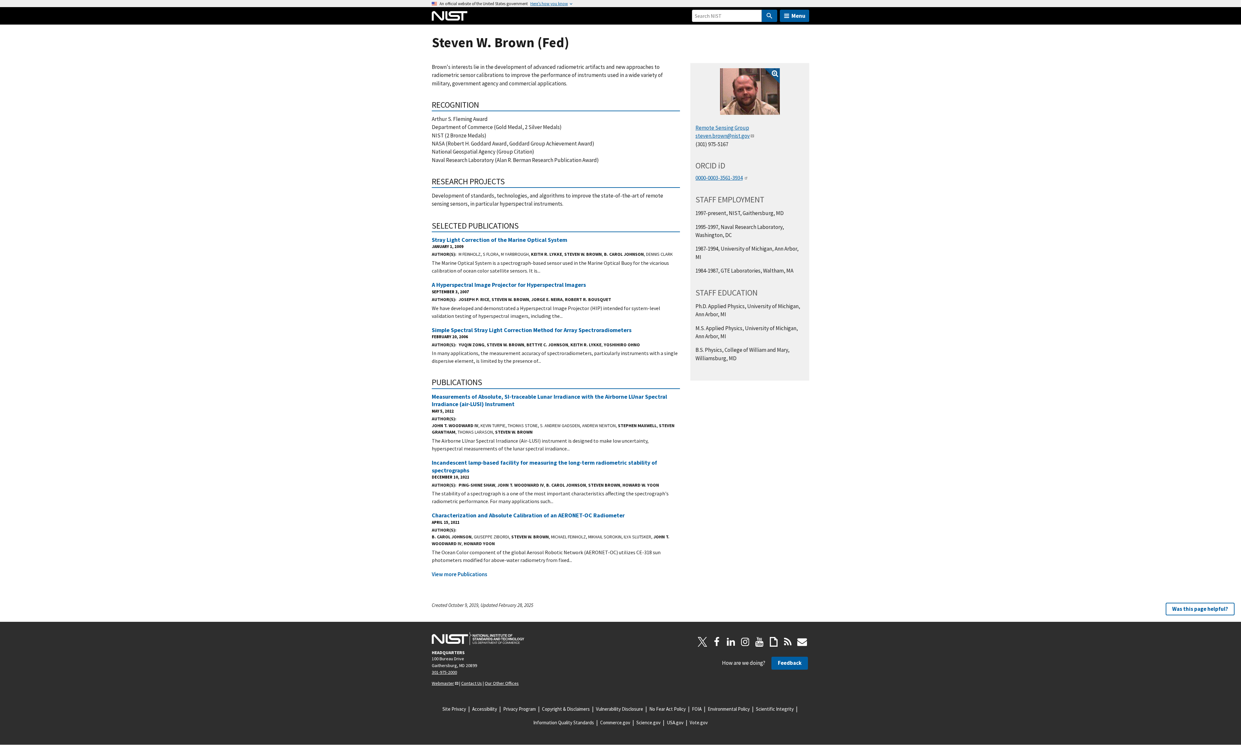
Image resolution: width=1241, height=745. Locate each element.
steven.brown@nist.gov (722, 135)
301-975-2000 (444, 672)
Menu (798, 15)
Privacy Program (519, 709)
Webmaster (443, 683)
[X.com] (702, 642)
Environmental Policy (729, 709)
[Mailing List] (802, 642)
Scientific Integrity (775, 709)
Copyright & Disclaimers (566, 709)
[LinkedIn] (731, 642)
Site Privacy (454, 709)
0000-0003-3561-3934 (719, 177)
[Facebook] (717, 642)
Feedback (789, 662)
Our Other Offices (502, 683)
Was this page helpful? (1200, 608)
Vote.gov (699, 722)
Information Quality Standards (563, 722)
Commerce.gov (615, 722)
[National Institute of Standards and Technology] (478, 638)
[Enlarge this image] (750, 91)
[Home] (449, 16)
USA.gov (675, 722)
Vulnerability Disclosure (619, 709)
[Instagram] (745, 642)
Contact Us (471, 683)
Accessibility (484, 709)
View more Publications (459, 574)
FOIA (697, 709)
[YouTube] (759, 642)
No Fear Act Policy (667, 709)
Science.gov (648, 722)
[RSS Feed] (788, 642)
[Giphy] (774, 642)
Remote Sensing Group (722, 127)
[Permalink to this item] (483, 104)
